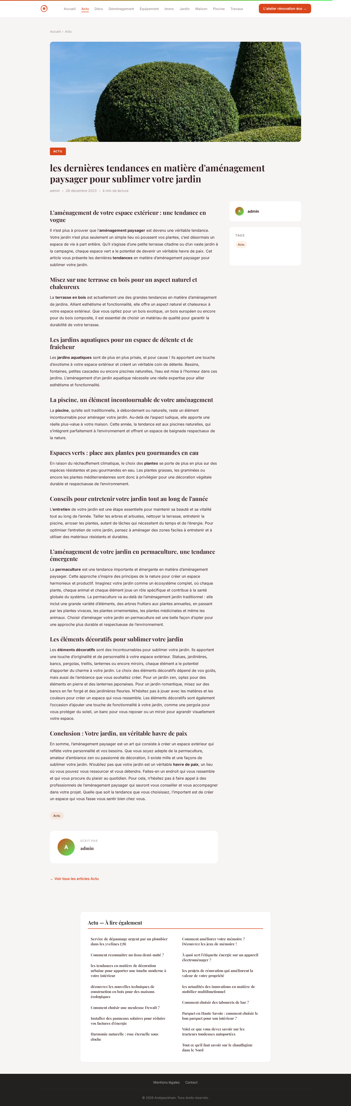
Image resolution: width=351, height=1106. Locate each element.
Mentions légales (166, 1082)
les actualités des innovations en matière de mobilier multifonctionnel (218, 989)
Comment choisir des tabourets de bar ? (215, 1002)
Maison (201, 8)
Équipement (149, 8)
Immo (169, 8)
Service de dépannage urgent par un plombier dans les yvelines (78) (129, 941)
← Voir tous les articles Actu (74, 878)
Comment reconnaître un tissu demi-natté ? (127, 954)
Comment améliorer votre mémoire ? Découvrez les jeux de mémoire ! (213, 941)
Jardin (185, 8)
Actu (85, 8)
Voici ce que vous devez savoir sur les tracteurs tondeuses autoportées (213, 1031)
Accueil (70, 8)
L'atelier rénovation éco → (285, 8)
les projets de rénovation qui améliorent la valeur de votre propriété (217, 973)
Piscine (219, 8)
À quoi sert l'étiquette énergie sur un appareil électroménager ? (220, 957)
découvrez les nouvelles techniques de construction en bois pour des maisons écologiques (122, 991)
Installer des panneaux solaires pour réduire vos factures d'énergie (128, 1021)
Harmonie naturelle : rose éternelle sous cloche (124, 1036)
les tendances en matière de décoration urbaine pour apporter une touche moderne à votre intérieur (128, 970)
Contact (191, 1082)
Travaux (236, 8)
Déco (99, 8)
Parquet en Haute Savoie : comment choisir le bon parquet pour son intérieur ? (220, 1016)
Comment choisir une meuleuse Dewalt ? (125, 1007)
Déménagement (121, 8)
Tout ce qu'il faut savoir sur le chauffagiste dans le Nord (217, 1047)
